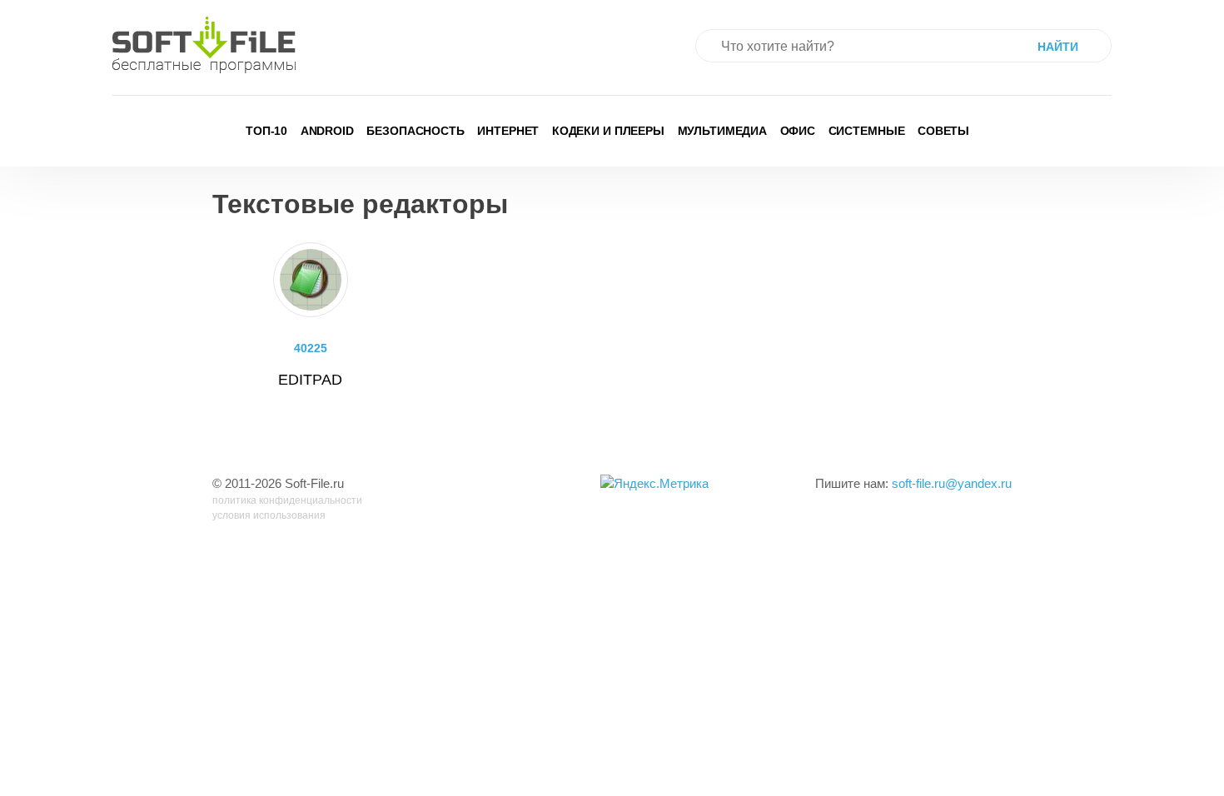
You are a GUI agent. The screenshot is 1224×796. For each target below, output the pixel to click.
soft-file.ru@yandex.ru (952, 483)
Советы (943, 130)
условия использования (269, 515)
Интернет (508, 130)
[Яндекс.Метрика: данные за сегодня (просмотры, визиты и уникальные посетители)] (654, 484)
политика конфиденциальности (287, 500)
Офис (798, 130)
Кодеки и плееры (608, 130)
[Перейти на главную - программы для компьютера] (204, 45)
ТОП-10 (266, 130)
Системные (866, 130)
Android (327, 130)
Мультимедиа (723, 130)
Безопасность (415, 130)
